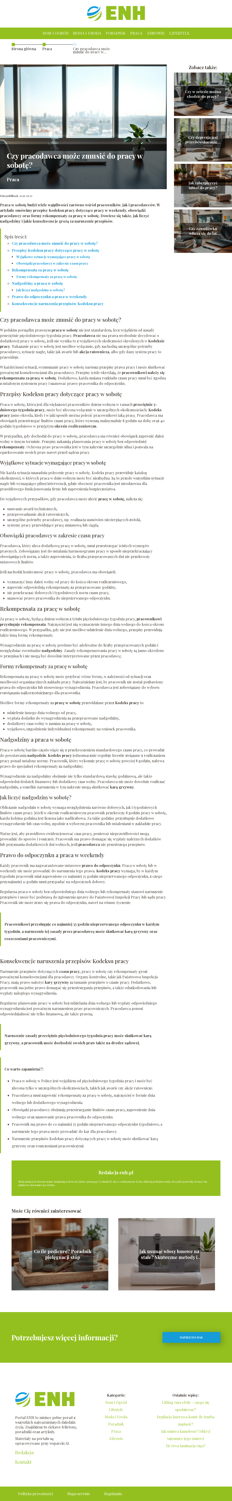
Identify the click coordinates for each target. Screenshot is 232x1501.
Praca (136, 33)
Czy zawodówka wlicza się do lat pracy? (203, 231)
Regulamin (113, 1493)
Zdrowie (156, 33)
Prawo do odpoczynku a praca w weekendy (49, 296)
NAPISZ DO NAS (191, 1337)
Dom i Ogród (56, 33)
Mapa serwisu (78, 1493)
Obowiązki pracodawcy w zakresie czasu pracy (52, 263)
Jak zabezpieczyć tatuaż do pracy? (203, 185)
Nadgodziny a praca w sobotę (37, 283)
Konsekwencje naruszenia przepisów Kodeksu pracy (58, 303)
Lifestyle (179, 33)
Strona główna (24, 48)
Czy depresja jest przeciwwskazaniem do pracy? (202, 140)
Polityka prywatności (35, 1493)
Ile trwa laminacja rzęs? (185, 1445)
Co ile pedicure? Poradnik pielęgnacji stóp (62, 1254)
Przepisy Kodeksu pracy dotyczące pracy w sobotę (55, 250)
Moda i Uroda (87, 33)
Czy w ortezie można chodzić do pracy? (203, 94)
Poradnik (116, 33)
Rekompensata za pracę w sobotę (40, 270)
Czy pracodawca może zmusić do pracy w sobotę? (55, 243)
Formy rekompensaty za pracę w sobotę (46, 277)
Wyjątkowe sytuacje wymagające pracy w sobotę (53, 257)
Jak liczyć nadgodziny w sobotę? (40, 290)
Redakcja (24, 1452)
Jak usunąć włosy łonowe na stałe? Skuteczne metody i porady (169, 1254)
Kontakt (23, 1462)
